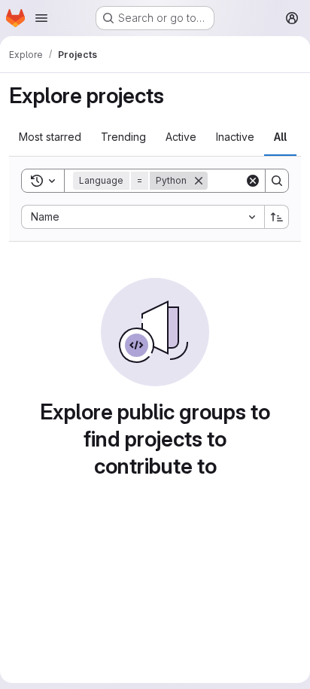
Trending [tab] (123, 136)
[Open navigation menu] (41, 18)
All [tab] (280, 136)
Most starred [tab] (50, 136)
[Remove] (199, 181)
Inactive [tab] (235, 136)
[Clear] (253, 181)
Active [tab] (181, 136)
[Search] (277, 181)
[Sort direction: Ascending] (277, 217)
